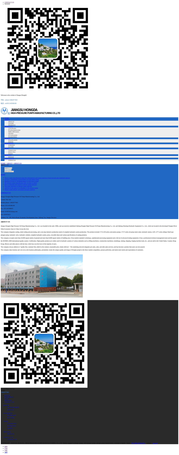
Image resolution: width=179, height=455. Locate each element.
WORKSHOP (11, 415)
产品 (5, 448)
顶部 (5, 452)
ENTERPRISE (9, 143)
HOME (6, 118)
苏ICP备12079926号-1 (139, 443)
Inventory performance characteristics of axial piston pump (21, 179)
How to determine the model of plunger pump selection (20, 184)
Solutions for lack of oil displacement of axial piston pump (21, 181)
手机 (5, 450)
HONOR (7, 138)
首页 (5, 446)
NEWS (6, 148)
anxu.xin (155, 443)
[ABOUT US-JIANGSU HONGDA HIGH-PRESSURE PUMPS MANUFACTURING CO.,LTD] (43, 115)
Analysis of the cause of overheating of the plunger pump (21, 188)
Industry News (11, 426)
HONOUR (10, 410)
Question (10, 428)
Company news (12, 423)
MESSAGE (8, 155)
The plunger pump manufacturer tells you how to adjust (20, 183)
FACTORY (10, 418)
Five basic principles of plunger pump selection (18, 186)
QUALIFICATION (13, 407)
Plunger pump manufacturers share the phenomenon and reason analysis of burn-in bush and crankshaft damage (37, 178)
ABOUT (7, 120)
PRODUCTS (8, 126)
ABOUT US (18, 163)
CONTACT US (9, 2)
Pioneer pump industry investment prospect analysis (19, 189)
